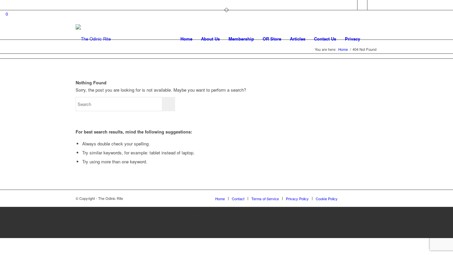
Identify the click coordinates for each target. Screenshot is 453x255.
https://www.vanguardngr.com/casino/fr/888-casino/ (226, 214)
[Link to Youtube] (372, 5)
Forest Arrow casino (226, 230)
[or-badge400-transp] (93, 38)
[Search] (370, 38)
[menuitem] (186, 38)
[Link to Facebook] (362, 5)
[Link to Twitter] (352, 5)
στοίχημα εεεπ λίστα (227, 222)
